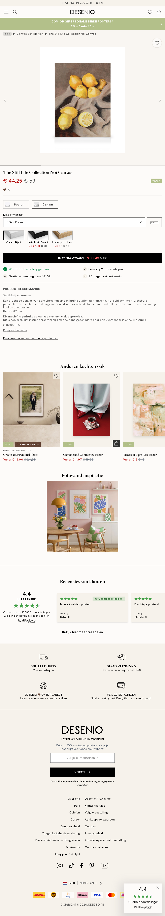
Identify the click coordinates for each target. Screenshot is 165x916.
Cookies (90, 826)
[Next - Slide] (160, 100)
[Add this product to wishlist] (157, 43)
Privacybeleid (94, 833)
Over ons (74, 798)
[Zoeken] (14, 12)
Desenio (94, 904)
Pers (77, 805)
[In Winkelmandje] (116, 443)
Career (75, 819)
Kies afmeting (13, 215)
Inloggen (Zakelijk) (67, 854)
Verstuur (82, 772)
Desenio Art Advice (98, 798)
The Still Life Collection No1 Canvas (72, 34)
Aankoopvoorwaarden (100, 819)
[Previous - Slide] (5, 100)
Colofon (74, 812)
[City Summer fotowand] (82, 516)
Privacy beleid (66, 781)
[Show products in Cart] (159, 12)
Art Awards (72, 847)
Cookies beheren (96, 847)
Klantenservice (95, 805)
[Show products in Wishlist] (150, 12)
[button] (154, 222)
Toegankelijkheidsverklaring (61, 833)
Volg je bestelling (96, 812)
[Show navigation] (6, 12)
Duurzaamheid (70, 826)
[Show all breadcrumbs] (7, 34)
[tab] (20, 164)
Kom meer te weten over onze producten (30, 338)
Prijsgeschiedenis (15, 330)
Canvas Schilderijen (30, 34)
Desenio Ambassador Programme (57, 840)
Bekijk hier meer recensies (82, 632)
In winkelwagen (82, 257)
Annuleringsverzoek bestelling (105, 840)
